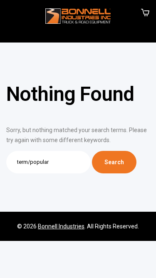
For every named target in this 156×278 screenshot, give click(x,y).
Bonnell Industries (61, 226)
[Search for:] (49, 161)
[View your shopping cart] (145, 12)
